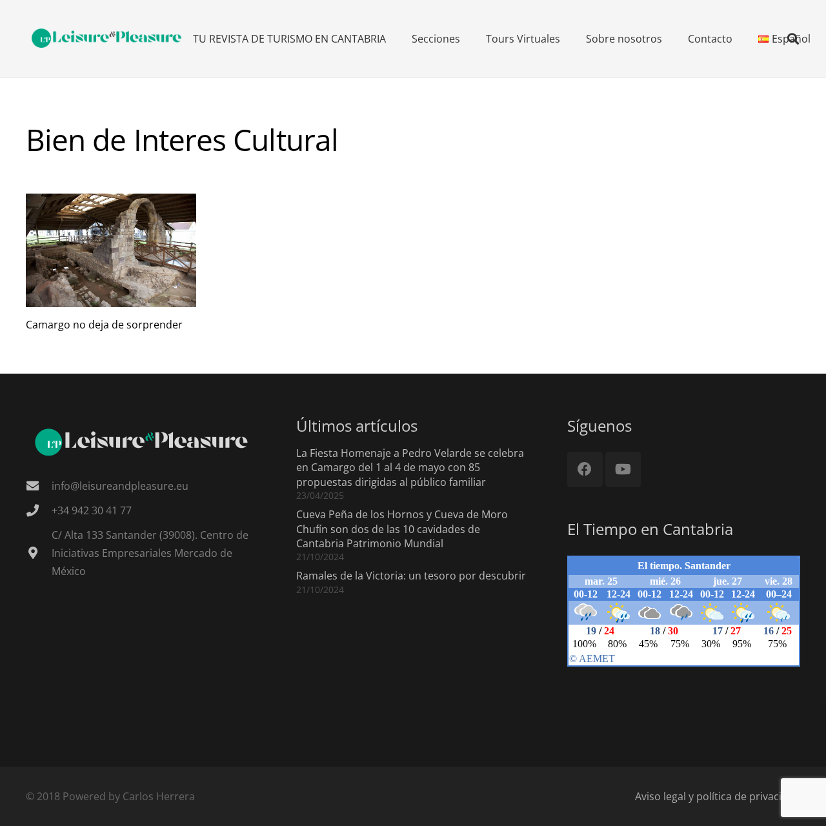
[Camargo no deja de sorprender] (111, 250)
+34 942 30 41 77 (92, 510)
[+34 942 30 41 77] (39, 510)
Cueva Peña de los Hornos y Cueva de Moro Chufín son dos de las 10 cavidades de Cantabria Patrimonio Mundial (402, 528)
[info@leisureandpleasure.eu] (39, 485)
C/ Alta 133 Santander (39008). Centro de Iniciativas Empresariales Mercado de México (150, 553)
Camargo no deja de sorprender (104, 324)
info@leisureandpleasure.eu (120, 486)
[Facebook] (585, 469)
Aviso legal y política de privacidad (717, 796)
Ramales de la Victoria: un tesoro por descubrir (411, 576)
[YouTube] (623, 469)
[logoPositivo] (107, 38)
